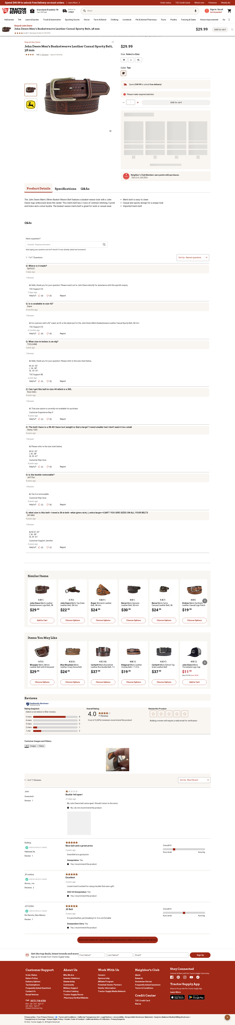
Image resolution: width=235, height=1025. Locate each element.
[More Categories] (229, 19)
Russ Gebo (31, 392)
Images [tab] (33, 746)
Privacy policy (29, 1017)
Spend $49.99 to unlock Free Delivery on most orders (34, 2)
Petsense (213, 3)
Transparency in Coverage (34, 1019)
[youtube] (191, 977)
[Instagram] (184, 977)
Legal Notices (106, 1017)
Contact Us (31, 991)
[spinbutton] (130, 102)
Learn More (73, 3)
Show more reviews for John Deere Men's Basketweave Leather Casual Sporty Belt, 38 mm (118, 940)
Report (63, 296)
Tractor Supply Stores (73, 995)
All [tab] (27, 746)
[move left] (30, 600)
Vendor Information (107, 988)
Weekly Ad (225, 3)
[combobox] (195, 257)
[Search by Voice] (195, 10)
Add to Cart (42, 620)
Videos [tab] (41, 746)
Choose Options (72, 620)
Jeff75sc (31, 477)
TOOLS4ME (32, 344)
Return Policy (32, 978)
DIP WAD (31, 515)
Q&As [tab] (85, 189)
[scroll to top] (227, 1017)
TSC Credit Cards (182, 3)
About (137, 975)
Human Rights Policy (55, 1019)
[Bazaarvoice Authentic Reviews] (37, 704)
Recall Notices (32, 995)
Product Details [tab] (38, 188)
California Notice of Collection (97, 1019)
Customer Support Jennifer (41, 541)
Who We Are (68, 975)
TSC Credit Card (142, 1000)
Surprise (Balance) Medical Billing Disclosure (171, 1017)
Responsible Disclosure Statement (139, 1017)
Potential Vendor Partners (110, 985)
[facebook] (171, 977)
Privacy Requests (118, 1019)
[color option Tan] (123, 73)
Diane (29, 306)
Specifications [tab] (65, 189)
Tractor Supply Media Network (112, 991)
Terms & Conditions (144, 988)
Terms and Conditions (67, 1017)
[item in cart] (229, 10)
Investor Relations (71, 978)
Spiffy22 (31, 268)
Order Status (31, 975)
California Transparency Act (88, 1017)
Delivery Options (33, 981)
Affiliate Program (106, 981)
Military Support (70, 988)
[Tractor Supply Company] (14, 11)
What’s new (199, 3)
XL (138, 60)
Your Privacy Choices (45, 1017)
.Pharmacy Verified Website (75, 998)
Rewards (139, 978)
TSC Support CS (36, 289)
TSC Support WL (36, 374)
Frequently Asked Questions (38, 988)
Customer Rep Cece (37, 460)
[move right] (204, 600)
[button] (79, 2)
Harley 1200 (32, 430)
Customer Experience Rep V (41, 412)
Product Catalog (70, 991)
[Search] (84, 11)
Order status (165, 3)
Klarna (138, 1004)
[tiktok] (198, 977)
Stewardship (69, 981)
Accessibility (118, 1017)
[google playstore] (196, 997)
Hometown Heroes (143, 981)
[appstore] (177, 997)
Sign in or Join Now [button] (140, 177)
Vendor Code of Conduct (74, 1019)
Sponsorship (103, 978)
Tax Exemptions (33, 985)
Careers (101, 975)
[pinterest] (178, 977)
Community (68, 985)
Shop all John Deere (23, 26)
